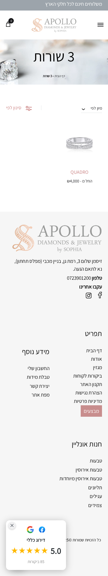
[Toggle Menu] (101, 25)
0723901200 (79, 278)
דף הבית (60, 76)
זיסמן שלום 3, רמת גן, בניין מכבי (72, 261)
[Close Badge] (12, 525)
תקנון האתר (91, 384)
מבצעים (91, 411)
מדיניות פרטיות (88, 401)
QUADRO (79, 172)
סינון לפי (13, 107)
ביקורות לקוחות (87, 375)
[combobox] (91, 108)
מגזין (97, 367)
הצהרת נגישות (88, 392)
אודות (96, 359)
